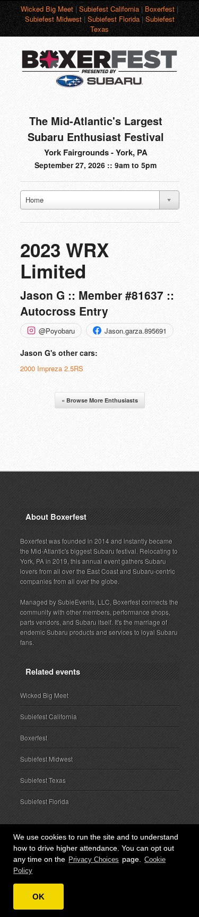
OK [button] (38, 896)
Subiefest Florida (114, 19)
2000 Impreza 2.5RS (51, 368)
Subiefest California (109, 9)
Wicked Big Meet (47, 9)
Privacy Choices (93, 859)
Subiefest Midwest (53, 19)
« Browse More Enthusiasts (100, 400)
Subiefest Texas (43, 779)
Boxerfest (160, 9)
